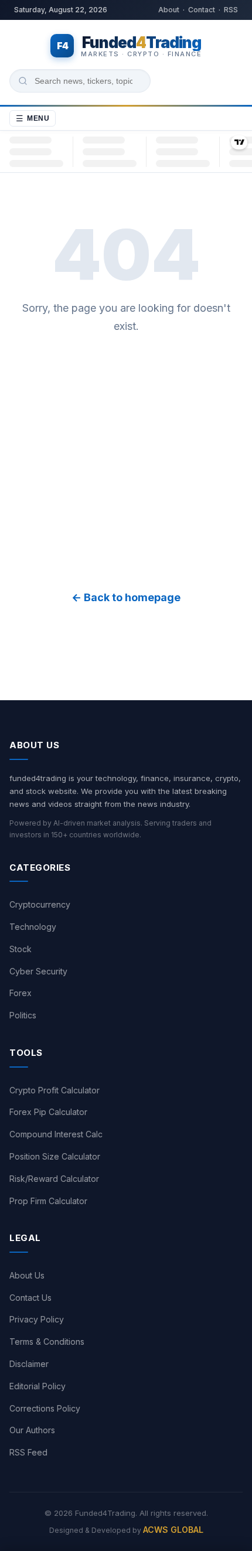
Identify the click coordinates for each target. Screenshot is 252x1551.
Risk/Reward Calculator (54, 1179)
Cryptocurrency (39, 904)
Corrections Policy (44, 1408)
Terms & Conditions (46, 1342)
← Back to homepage (126, 597)
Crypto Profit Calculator (54, 1090)
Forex (20, 993)
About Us (27, 1275)
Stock (20, 949)
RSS (231, 9)
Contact (201, 9)
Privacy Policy (36, 1319)
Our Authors (32, 1430)
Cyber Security (38, 971)
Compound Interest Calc (56, 1134)
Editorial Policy (37, 1386)
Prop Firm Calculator (48, 1201)
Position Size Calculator (54, 1156)
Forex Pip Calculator (48, 1112)
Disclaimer (29, 1364)
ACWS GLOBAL (173, 1530)
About (168, 9)
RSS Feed (28, 1452)
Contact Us (30, 1298)
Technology (32, 927)
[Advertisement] (126, 462)
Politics (22, 1015)
